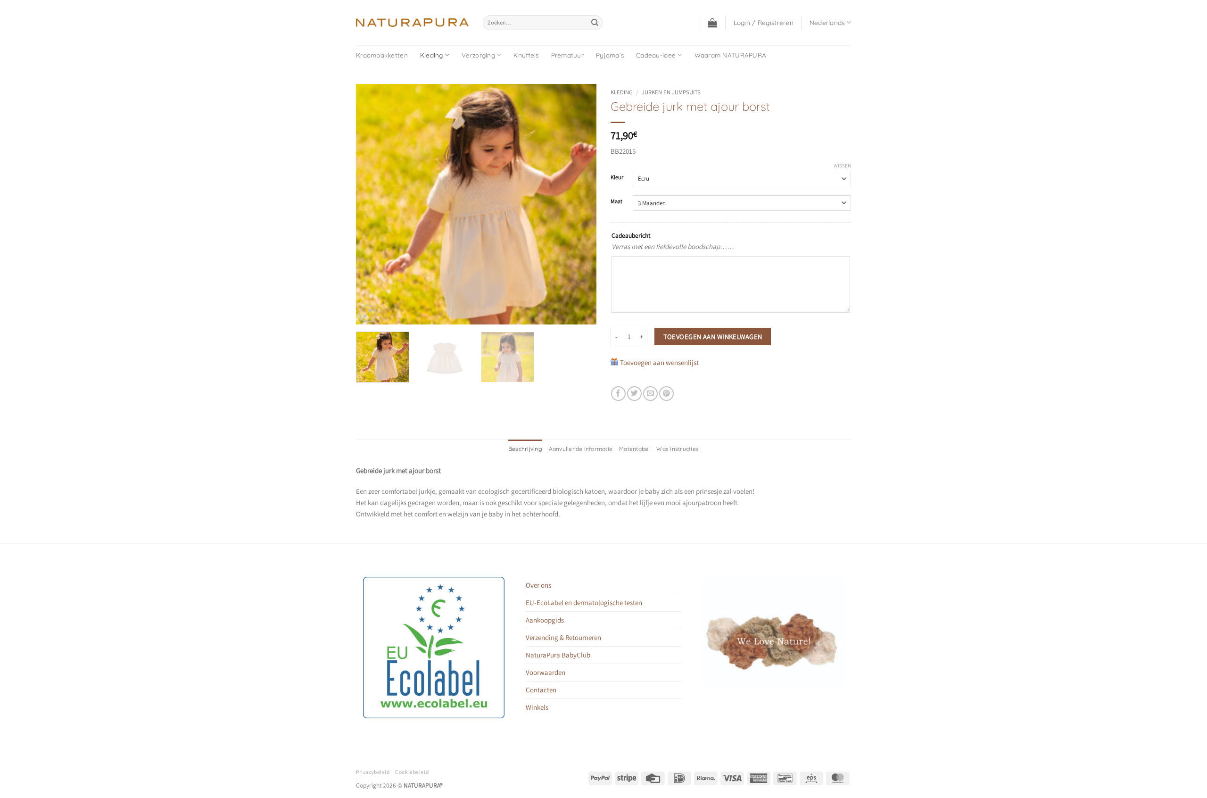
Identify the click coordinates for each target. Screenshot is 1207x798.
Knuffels (525, 55)
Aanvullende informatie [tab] (580, 448)
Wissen (842, 165)
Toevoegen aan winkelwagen (712, 336)
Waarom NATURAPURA (730, 55)
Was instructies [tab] (677, 448)
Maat (616, 202)
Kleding (431, 55)
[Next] (579, 204)
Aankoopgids (545, 619)
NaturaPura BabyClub (558, 654)
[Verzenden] (594, 22)
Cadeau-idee (656, 55)
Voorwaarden (545, 672)
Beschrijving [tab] (525, 448)
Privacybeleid (372, 771)
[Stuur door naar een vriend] (650, 393)
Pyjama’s (610, 55)
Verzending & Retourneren (563, 637)
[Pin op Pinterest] (666, 393)
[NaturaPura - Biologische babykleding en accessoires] (412, 22)
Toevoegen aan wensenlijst (659, 362)
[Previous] (372, 204)
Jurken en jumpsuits (671, 92)
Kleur (617, 178)
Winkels (537, 707)
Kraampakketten (382, 55)
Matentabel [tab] (634, 448)
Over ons (538, 585)
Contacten (541, 689)
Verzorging (478, 55)
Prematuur (567, 55)
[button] (712, 22)
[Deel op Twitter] (634, 393)
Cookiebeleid (412, 771)
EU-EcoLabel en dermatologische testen (584, 602)
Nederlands (827, 22)
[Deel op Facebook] (618, 393)
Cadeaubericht (631, 235)
